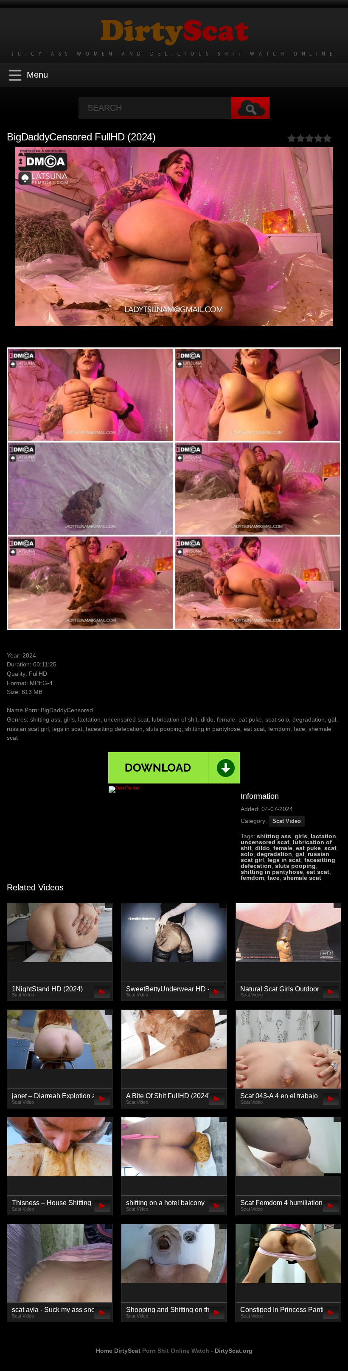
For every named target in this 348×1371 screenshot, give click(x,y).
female (282, 848)
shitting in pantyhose (272, 871)
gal (299, 854)
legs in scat (284, 859)
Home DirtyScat (118, 1350)
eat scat (317, 871)
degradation (274, 854)
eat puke (308, 848)
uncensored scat (265, 842)
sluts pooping (295, 865)
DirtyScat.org (234, 1350)
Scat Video (286, 821)
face (273, 877)
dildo (262, 848)
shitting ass (274, 836)
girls (301, 836)
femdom (252, 877)
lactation (323, 836)
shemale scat (302, 877)
